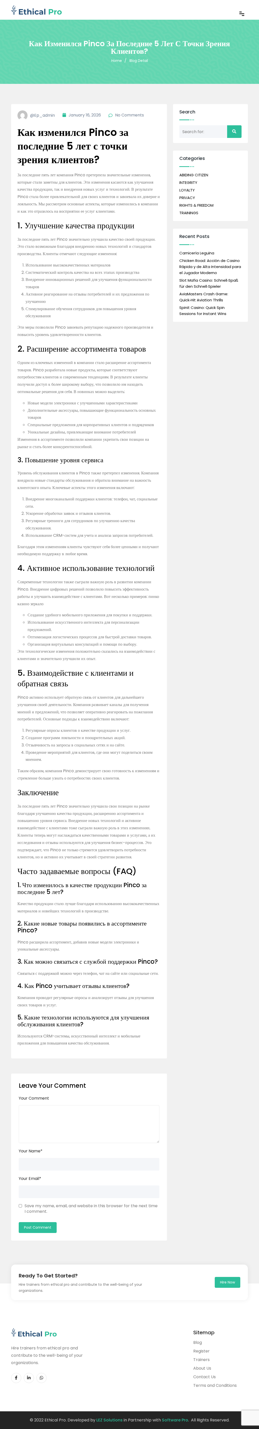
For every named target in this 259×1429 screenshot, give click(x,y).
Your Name (30, 1151)
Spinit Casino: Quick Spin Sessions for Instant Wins (202, 310)
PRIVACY (187, 197)
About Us (202, 1368)
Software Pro (175, 1420)
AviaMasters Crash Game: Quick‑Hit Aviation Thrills (203, 297)
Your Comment (34, 1098)
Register (201, 1351)
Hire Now (227, 1282)
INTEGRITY (188, 182)
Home (116, 60)
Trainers (201, 1360)
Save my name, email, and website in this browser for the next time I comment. (91, 1208)
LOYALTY (187, 190)
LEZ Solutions (109, 1420)
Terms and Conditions (215, 1385)
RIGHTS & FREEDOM (196, 205)
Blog (197, 1342)
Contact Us (204, 1377)
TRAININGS (188, 212)
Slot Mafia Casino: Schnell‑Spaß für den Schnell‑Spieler (208, 283)
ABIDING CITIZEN (193, 175)
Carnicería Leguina (196, 253)
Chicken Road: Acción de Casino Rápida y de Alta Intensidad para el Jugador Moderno (210, 266)
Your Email (30, 1178)
